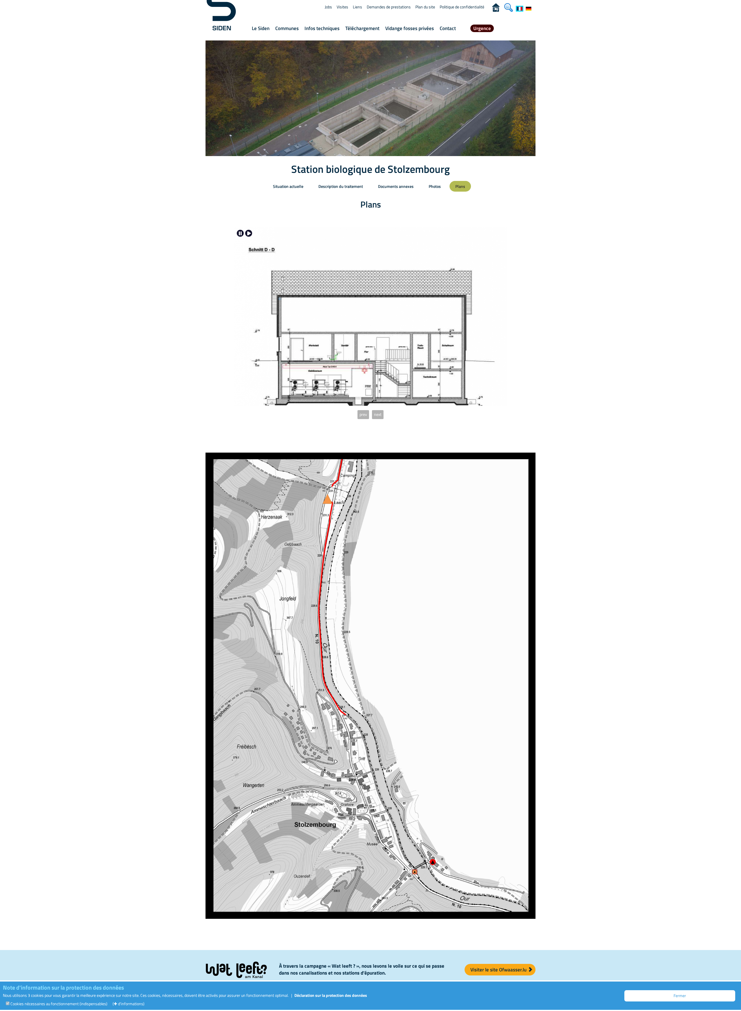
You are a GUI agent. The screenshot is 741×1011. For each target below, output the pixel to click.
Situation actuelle (288, 186)
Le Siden (260, 28)
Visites (342, 7)
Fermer (680, 996)
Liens (357, 7)
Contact (448, 28)
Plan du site (425, 7)
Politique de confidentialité (462, 7)
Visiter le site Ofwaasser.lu (499, 969)
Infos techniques (322, 28)
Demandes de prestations (389, 7)
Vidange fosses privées (409, 28)
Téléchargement (362, 28)
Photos (435, 186)
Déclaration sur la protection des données (330, 995)
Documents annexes (396, 186)
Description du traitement (340, 186)
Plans (460, 186)
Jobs (328, 7)
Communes (287, 28)
